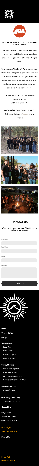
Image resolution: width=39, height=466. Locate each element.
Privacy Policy (6, 457)
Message (4, 265)
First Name (4, 239)
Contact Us (19, 283)
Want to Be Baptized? (9, 431)
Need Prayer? (6, 428)
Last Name (4, 247)
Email (3, 256)
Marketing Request (8, 461)
